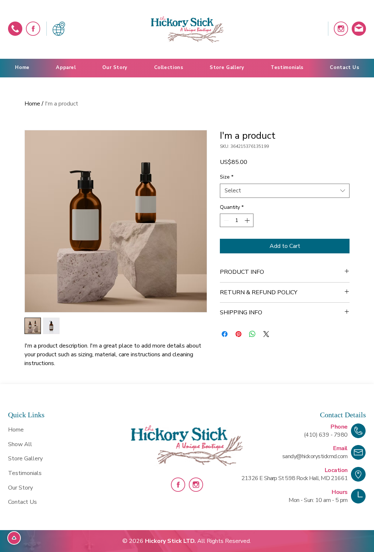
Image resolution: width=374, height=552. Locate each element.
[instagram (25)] (341, 29)
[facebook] (33, 29)
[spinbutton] (236, 220)
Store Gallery (25, 459)
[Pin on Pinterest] (238, 334)
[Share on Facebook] (224, 334)
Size (226, 176)
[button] (168, 68)
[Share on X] (266, 334)
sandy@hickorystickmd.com (315, 456)
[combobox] (285, 191)
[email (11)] (359, 29)
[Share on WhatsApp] (252, 334)
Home (32, 104)
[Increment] (247, 220)
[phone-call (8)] (15, 29)
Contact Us (22, 502)
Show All (20, 444)
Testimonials (25, 473)
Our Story (20, 488)
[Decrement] (225, 220)
